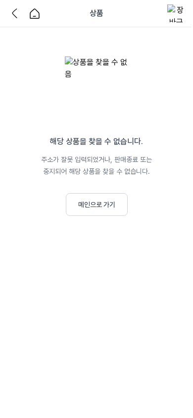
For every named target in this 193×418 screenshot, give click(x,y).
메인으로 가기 (96, 205)
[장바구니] (176, 13)
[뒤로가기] (17, 13)
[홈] (35, 13)
